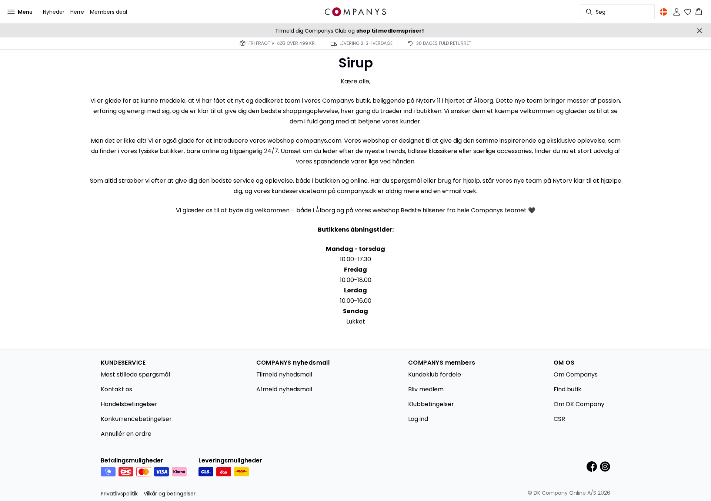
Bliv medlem (426, 389)
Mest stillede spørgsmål (135, 374)
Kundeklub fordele (434, 374)
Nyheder (53, 12)
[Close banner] (699, 30)
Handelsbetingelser (129, 404)
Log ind (418, 419)
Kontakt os (116, 389)
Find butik (567, 389)
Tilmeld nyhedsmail (284, 374)
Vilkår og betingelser (170, 493)
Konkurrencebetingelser (136, 419)
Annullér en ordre (126, 433)
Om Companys (576, 374)
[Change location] (664, 12)
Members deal (108, 12)
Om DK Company (579, 404)
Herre (77, 12)
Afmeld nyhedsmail (284, 389)
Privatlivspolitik (119, 493)
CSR (559, 419)
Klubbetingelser (431, 404)
